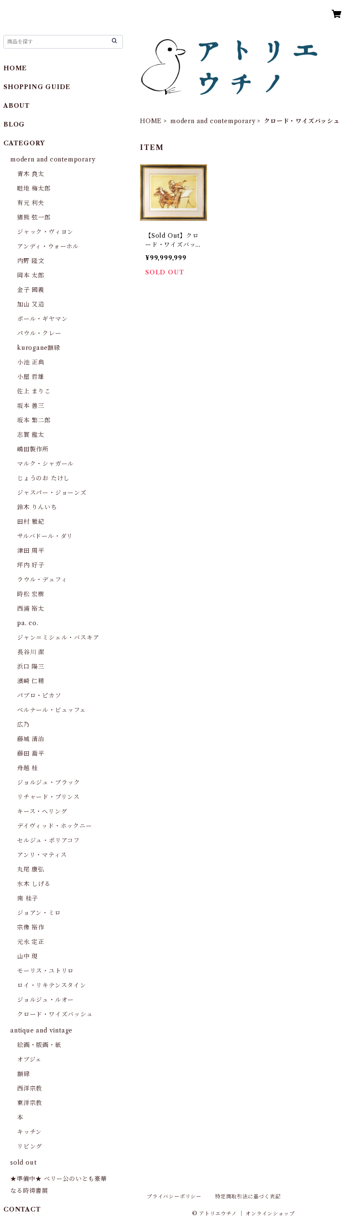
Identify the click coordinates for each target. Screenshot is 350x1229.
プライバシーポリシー (174, 1196)
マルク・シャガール (45, 463)
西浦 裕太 (30, 608)
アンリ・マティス (42, 855)
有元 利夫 (30, 203)
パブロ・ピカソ (39, 695)
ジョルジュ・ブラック (48, 782)
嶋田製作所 (33, 449)
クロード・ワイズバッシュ (55, 1014)
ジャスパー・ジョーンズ (52, 492)
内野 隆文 (30, 261)
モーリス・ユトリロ (45, 971)
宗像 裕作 (30, 927)
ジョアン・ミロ (39, 913)
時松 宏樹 (30, 594)
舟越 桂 (27, 768)
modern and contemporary (212, 121)
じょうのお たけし (43, 478)
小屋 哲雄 (30, 377)
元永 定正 (30, 942)
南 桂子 (27, 898)
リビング (29, 1146)
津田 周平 (30, 550)
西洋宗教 (29, 1088)
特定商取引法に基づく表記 (248, 1196)
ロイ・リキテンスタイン (51, 985)
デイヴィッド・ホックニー (54, 826)
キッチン (29, 1132)
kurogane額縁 (38, 348)
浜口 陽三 (30, 666)
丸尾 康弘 (30, 869)
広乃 (23, 724)
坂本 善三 (30, 406)
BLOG (14, 124)
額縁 (23, 1074)
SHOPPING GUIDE (36, 87)
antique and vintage (41, 1030)
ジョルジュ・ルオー (45, 1000)
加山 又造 (30, 304)
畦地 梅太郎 (34, 188)
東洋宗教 (29, 1103)
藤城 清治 (30, 739)
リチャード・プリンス (48, 797)
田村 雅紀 (30, 521)
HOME (151, 121)
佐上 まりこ (34, 391)
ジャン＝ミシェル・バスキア (58, 637)
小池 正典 (30, 362)
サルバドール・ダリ (45, 536)
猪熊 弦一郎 (34, 217)
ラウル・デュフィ (42, 579)
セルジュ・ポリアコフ (48, 840)
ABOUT (16, 106)
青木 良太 (30, 174)
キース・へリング (42, 811)
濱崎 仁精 (30, 681)
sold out (23, 1162)
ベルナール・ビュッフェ (51, 710)
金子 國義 (30, 290)
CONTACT (22, 1209)
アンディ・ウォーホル (48, 246)
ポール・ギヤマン (42, 319)
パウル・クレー (39, 333)
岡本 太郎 (30, 275)
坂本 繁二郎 (34, 420)
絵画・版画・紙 (39, 1045)
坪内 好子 (30, 565)
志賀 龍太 (30, 435)
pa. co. (27, 623)
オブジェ (29, 1059)
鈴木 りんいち (37, 507)
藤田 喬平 (30, 753)
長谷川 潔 (30, 652)
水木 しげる (34, 884)
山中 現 (27, 956)
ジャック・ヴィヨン (45, 232)
